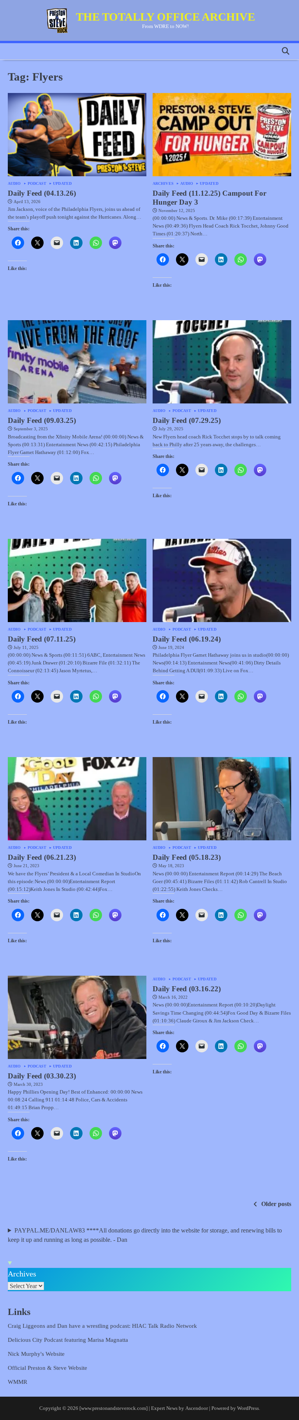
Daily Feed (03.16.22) (187, 989)
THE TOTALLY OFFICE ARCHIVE (165, 17)
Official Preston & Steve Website (47, 1367)
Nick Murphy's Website (36, 1353)
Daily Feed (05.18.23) (187, 857)
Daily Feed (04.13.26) (42, 193)
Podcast (37, 184)
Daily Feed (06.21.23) (42, 857)
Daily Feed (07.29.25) (187, 420)
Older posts (276, 1204)
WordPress (248, 1408)
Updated (62, 184)
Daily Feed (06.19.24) (187, 639)
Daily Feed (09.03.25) (42, 420)
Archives (163, 184)
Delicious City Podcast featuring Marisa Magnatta (68, 1339)
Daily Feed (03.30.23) (42, 1076)
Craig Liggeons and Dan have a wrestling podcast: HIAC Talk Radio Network (102, 1325)
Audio (14, 184)
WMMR (17, 1381)
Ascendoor (196, 1408)
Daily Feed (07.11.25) (42, 639)
